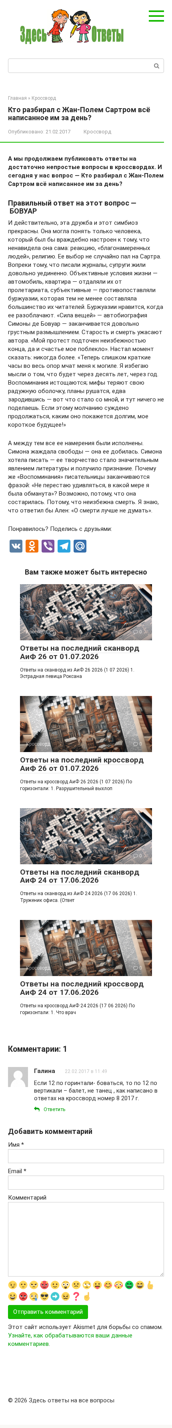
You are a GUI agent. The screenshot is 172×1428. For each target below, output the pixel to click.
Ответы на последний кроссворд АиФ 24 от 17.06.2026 (82, 988)
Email (17, 1171)
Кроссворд (97, 132)
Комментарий (27, 1197)
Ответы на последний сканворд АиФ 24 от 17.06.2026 (79, 876)
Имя (16, 1144)
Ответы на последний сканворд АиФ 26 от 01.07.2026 (79, 652)
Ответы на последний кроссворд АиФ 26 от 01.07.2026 (82, 764)
